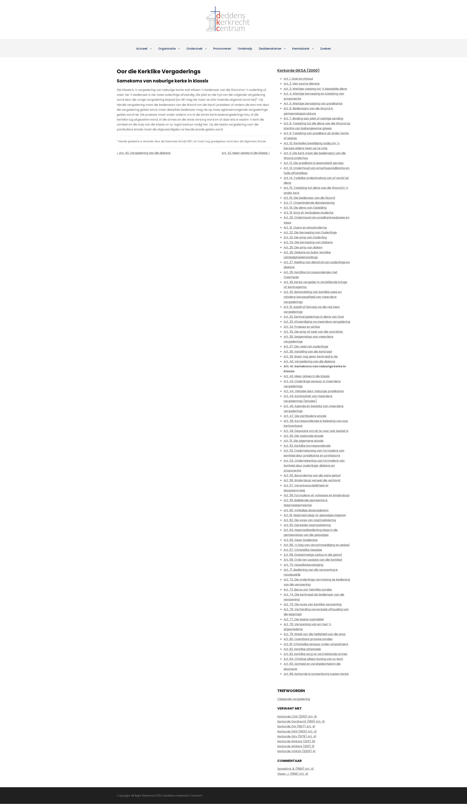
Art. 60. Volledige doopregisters (306, 510)
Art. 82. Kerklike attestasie (302, 649)
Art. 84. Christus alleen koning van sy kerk (313, 659)
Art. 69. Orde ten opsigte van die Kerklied (313, 560)
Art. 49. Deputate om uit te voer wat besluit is (316, 431)
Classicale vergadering (293, 699)
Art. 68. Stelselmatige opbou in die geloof (313, 555)
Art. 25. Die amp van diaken (303, 247)
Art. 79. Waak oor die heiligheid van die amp (315, 634)
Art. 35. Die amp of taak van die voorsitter (313, 332)
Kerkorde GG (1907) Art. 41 (296, 726)
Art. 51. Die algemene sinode (303, 441)
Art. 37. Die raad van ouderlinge (306, 346)
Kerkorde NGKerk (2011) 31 (295, 746)
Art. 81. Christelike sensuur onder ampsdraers (316, 644)
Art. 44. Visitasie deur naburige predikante (314, 391)
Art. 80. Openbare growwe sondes (308, 639)
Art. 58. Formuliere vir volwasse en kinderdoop (317, 495)
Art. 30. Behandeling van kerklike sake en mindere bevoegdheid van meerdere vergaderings (313, 297)
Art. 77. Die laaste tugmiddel (304, 619)
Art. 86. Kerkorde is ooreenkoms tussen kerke (316, 674)
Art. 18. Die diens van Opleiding (305, 208)
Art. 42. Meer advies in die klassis (307, 376)
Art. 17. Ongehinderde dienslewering (309, 203)
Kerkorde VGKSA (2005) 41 (296, 751)
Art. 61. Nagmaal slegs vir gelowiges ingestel (315, 515)
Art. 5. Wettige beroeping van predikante (313, 103)
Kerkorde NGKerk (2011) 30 (296, 741)
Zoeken (325, 49)
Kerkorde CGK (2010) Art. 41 (297, 716)
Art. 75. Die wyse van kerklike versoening (312, 604)
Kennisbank (300, 49)
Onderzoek (194, 49)
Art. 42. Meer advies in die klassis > (246, 153)
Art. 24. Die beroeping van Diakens (308, 242)
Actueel (141, 49)
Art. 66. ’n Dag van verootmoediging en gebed (316, 545)
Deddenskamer (270, 49)
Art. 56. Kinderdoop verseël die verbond (312, 480)
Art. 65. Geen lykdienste (301, 540)
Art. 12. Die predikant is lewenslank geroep (314, 163)
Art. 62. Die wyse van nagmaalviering (310, 520)
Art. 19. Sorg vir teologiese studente (308, 212)
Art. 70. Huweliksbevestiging (303, 565)
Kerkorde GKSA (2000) (298, 70)
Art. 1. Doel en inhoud (298, 79)
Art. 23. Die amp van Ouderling (305, 237)
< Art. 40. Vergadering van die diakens (144, 153)
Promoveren (222, 49)
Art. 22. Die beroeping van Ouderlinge (310, 232)
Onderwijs (245, 49)
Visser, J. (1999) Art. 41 (292, 774)
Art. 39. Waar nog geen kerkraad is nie (311, 356)
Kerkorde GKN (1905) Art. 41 (297, 731)
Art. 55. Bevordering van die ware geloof (312, 475)
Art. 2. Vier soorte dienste (302, 84)
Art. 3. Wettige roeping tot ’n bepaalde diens (315, 89)
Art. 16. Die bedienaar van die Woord (309, 198)
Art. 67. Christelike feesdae (303, 550)
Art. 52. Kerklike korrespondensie (307, 446)
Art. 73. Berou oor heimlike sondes (308, 589)
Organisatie (167, 49)
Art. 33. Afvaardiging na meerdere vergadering (317, 322)
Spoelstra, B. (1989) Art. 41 (295, 769)
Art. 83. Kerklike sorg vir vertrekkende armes (315, 654)
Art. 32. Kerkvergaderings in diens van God (314, 317)
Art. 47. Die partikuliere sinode (305, 416)
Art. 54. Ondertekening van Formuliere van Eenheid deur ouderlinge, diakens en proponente (314, 466)
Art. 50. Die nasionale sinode (303, 436)
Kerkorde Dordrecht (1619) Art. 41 (301, 721)
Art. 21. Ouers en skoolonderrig (305, 227)
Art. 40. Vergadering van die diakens (309, 361)
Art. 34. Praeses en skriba (302, 327)
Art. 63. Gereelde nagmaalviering (307, 525)
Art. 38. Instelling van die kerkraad (308, 351)
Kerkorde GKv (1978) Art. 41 (296, 736)
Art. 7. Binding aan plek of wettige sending (313, 118)
